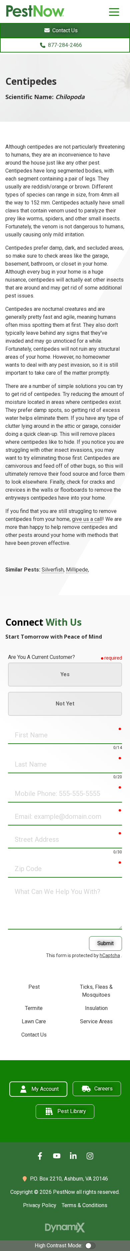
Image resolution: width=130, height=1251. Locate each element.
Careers (103, 1088)
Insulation (96, 1008)
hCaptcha (110, 955)
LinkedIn (73, 1156)
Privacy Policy (39, 1205)
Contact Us (34, 1035)
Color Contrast (90, 1245)
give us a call (87, 519)
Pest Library (71, 1111)
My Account (45, 1089)
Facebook (40, 1156)
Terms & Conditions (84, 1205)
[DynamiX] (65, 1227)
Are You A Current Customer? (41, 657)
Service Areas (96, 1021)
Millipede (77, 569)
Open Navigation (114, 12)
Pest (34, 987)
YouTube (56, 1156)
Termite (34, 1008)
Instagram (90, 1156)
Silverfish (53, 569)
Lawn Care (34, 1021)
